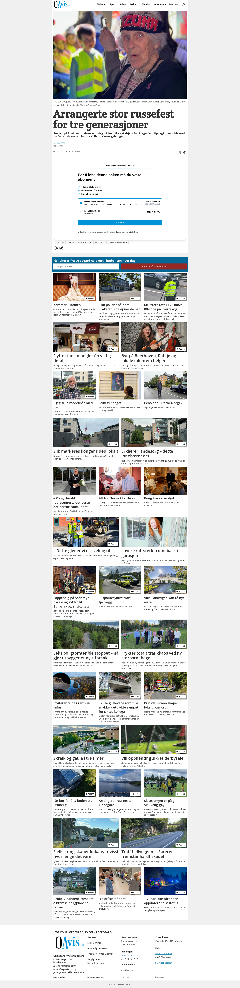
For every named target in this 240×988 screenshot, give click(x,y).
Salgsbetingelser (163, 962)
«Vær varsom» (76, 972)
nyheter (60, 242)
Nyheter (101, 4)
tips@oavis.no (128, 955)
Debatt (134, 4)
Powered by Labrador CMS (120, 984)
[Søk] (183, 4)
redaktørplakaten (63, 969)
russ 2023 (100, 242)
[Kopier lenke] (184, 152)
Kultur (123, 4)
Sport (113, 4)
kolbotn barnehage (117, 242)
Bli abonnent (160, 4)
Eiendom (146, 4)
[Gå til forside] (62, 4)
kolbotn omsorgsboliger (79, 242)
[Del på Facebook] (180, 152)
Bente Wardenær (163, 953)
